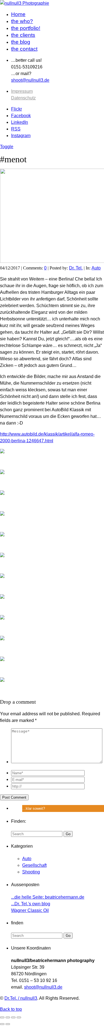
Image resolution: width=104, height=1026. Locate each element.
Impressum (22, 91)
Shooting (31, 872)
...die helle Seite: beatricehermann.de (47, 897)
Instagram (21, 135)
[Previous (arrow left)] (2, 1024)
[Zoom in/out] (19, 1017)
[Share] (8, 1017)
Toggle (6, 146)
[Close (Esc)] (2, 1017)
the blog (20, 42)
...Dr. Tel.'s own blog (30, 903)
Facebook (21, 115)
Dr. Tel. (76, 268)
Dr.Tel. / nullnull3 (20, 998)
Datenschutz (23, 98)
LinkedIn (19, 122)
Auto (96, 268)
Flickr (16, 109)
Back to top (11, 1009)
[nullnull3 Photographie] (24, 3)
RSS (16, 129)
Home (18, 14)
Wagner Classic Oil (30, 910)
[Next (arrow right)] (8, 1024)
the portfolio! (25, 28)
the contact (24, 49)
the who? (22, 21)
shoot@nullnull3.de (30, 80)
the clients (23, 35)
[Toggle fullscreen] (13, 1017)
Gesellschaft (34, 865)
